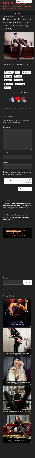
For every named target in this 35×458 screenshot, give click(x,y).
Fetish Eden (15, 3)
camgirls (20, 109)
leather (28, 109)
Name (5, 153)
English (21, 1)
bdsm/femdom (10, 109)
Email (5, 162)
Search (5, 278)
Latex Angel (20, 16)
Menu (18, 13)
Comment (7, 127)
